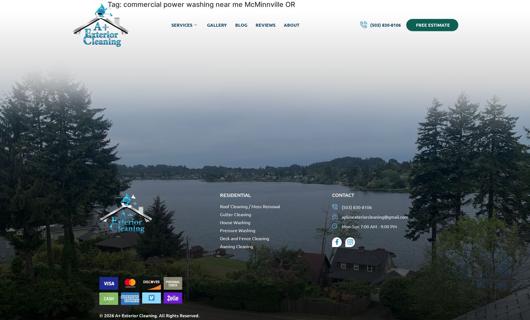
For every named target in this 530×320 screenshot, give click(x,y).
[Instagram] (350, 242)
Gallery (217, 25)
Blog (241, 25)
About (292, 25)
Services (181, 25)
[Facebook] (337, 242)
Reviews (265, 25)
